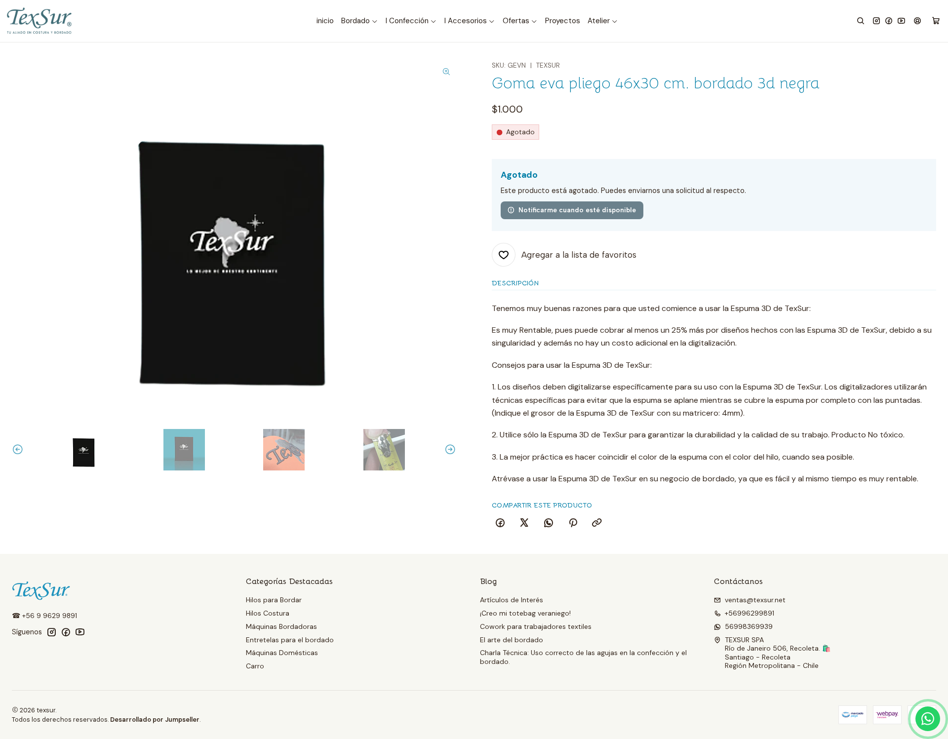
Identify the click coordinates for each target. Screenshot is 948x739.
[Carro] (936, 21)
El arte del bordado (511, 639)
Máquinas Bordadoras (281, 626)
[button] (359, 21)
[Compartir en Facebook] (500, 523)
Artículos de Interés (511, 599)
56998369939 (749, 626)
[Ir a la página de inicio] (40, 21)
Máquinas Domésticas (282, 652)
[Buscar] (861, 21)
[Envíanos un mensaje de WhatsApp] (927, 718)
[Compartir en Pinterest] (572, 523)
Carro (255, 665)
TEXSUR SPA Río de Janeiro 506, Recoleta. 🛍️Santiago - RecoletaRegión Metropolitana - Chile (777, 652)
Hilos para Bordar (274, 599)
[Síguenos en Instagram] (876, 21)
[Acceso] (917, 21)
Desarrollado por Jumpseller (154, 719)
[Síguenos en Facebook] (889, 21)
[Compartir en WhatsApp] (548, 523)
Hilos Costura (267, 613)
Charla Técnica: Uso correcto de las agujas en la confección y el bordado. (583, 657)
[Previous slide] (19, 449)
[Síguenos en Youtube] (901, 21)
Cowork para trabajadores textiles (536, 626)
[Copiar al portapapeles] (597, 523)
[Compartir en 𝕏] (524, 523)
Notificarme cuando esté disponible (577, 210)
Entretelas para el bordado (290, 639)
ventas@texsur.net (755, 599)
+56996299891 (749, 613)
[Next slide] (448, 449)
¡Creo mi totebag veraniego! (525, 613)
